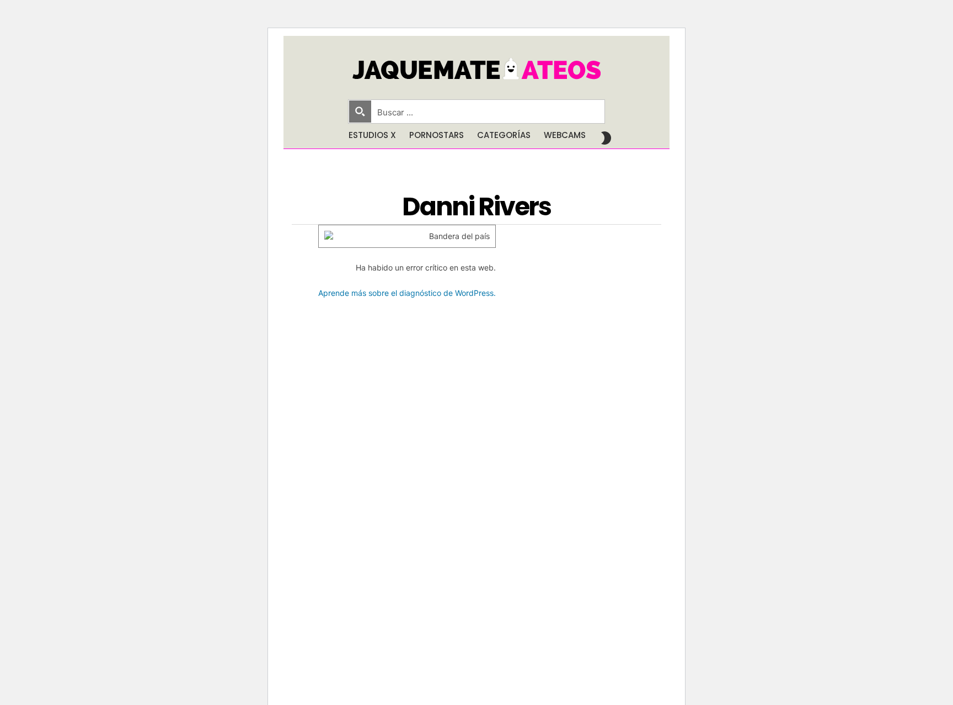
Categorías (504, 135)
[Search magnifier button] (360, 111)
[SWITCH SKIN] (606, 138)
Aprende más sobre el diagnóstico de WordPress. (407, 293)
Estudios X (372, 135)
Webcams (565, 135)
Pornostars (436, 135)
